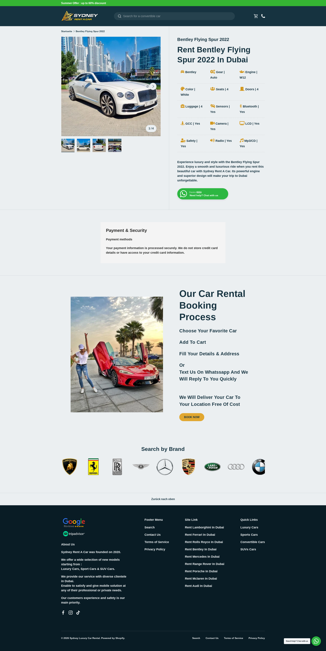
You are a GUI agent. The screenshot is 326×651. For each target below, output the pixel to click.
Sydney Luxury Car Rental (85, 638)
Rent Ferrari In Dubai (200, 534)
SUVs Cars (248, 549)
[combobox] (174, 16)
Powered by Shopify (112, 638)
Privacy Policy (154, 549)
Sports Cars (249, 534)
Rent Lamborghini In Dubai (204, 527)
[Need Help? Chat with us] (316, 641)
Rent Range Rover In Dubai (204, 564)
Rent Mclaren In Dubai (201, 578)
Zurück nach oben (163, 499)
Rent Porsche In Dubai (201, 571)
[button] (256, 16)
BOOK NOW (192, 417)
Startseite (66, 31)
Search (149, 527)
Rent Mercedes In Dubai (202, 556)
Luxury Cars (249, 527)
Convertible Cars (252, 542)
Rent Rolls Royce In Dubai (204, 542)
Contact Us (152, 534)
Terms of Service (156, 542)
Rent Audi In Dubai (198, 586)
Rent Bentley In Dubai (200, 549)
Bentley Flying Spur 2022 (90, 31)
